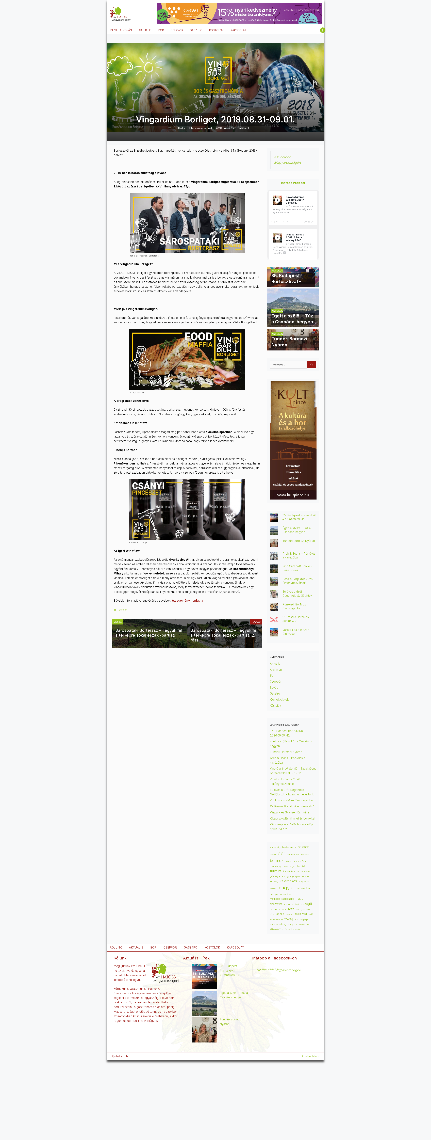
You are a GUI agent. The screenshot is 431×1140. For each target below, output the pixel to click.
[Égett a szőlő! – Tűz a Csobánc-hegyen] (293, 325)
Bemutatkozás (121, 30)
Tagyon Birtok (276, 920)
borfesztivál (293, 854)
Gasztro (275, 693)
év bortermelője (293, 929)
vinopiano (292, 924)
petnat (287, 904)
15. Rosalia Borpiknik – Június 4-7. (292, 806)
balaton (303, 847)
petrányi (295, 904)
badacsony (289, 847)
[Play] (277, 200)
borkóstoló (304, 855)
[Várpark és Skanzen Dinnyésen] (274, 634)
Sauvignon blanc (303, 909)
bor (281, 853)
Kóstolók (122, 609)
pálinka (273, 909)
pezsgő (306, 904)
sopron (289, 914)
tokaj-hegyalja (301, 920)
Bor (272, 675)
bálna (288, 861)
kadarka (305, 876)
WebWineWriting (276, 929)
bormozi (277, 860)
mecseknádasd (286, 894)
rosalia (282, 909)
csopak (285, 866)
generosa (305, 871)
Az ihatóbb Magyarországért (278, 970)
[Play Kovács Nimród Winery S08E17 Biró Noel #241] (277, 200)
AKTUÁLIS (145, 30)
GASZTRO (196, 30)
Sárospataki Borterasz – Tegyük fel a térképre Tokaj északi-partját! (148, 633)
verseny (274, 924)
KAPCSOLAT (238, 30)
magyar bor (303, 888)
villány (282, 924)
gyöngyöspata (293, 876)
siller (272, 914)
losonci (273, 889)
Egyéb (274, 687)
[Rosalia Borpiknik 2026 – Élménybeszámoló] (274, 583)
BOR (161, 30)
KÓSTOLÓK (216, 30)
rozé (291, 909)
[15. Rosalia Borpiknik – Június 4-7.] (274, 621)
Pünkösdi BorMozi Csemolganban (292, 800)
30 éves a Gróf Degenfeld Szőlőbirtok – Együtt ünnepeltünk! (298, 595)
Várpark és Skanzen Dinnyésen (291, 812)
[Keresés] (312, 365)
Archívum (276, 669)
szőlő (310, 914)
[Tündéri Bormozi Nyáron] (293, 348)
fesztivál (301, 866)
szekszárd (301, 914)
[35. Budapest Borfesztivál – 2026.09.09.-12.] (293, 284)
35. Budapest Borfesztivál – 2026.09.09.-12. (230, 970)
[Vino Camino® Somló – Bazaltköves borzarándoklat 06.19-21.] (274, 570)
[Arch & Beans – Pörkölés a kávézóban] (274, 557)
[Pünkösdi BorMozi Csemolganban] (274, 608)
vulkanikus (304, 925)
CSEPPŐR (177, 30)
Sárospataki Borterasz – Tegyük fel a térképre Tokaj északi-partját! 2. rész (223, 635)
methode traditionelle (282, 898)
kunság (274, 881)
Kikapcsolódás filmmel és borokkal (292, 818)
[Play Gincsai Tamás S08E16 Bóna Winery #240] (277, 238)
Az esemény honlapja (187, 600)
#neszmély (275, 847)
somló (280, 914)
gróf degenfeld (277, 876)
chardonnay (275, 866)
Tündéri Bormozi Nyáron (299, 540)
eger (292, 866)
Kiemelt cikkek (279, 699)
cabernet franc (300, 861)
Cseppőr (275, 681)
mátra (299, 898)
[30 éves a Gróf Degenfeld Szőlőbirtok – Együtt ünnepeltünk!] (274, 596)
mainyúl (274, 894)
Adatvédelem (310, 1056)
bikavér (273, 855)
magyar (285, 888)
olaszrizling (276, 904)
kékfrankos (288, 881)
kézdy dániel (304, 881)
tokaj (289, 919)
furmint (275, 871)
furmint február (291, 871)
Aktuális (275, 663)
